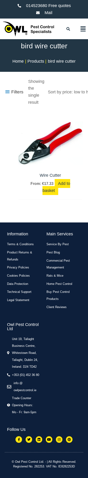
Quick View (50, 164)
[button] (68, 29)
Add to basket (56, 187)
